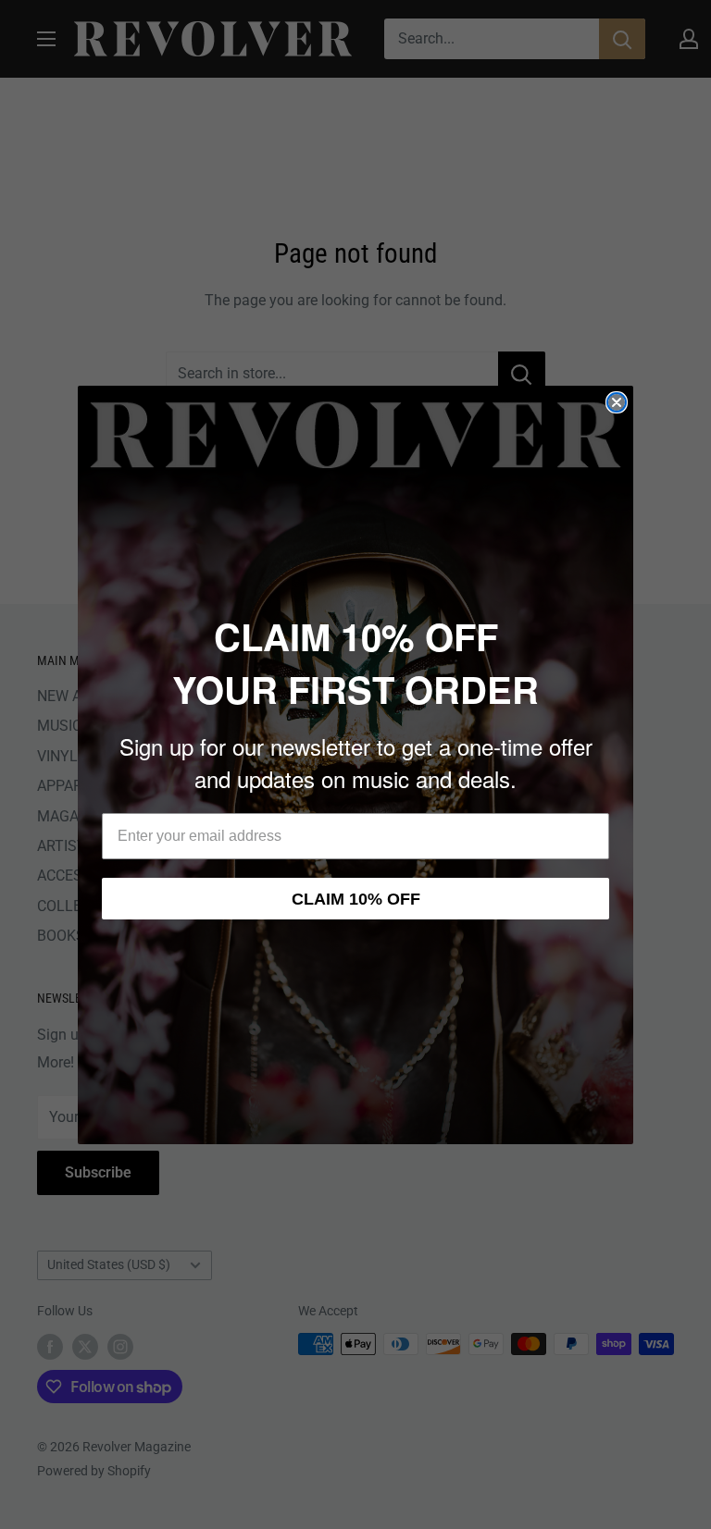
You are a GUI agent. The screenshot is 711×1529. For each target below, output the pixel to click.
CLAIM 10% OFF (356, 899)
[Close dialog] (616, 402)
